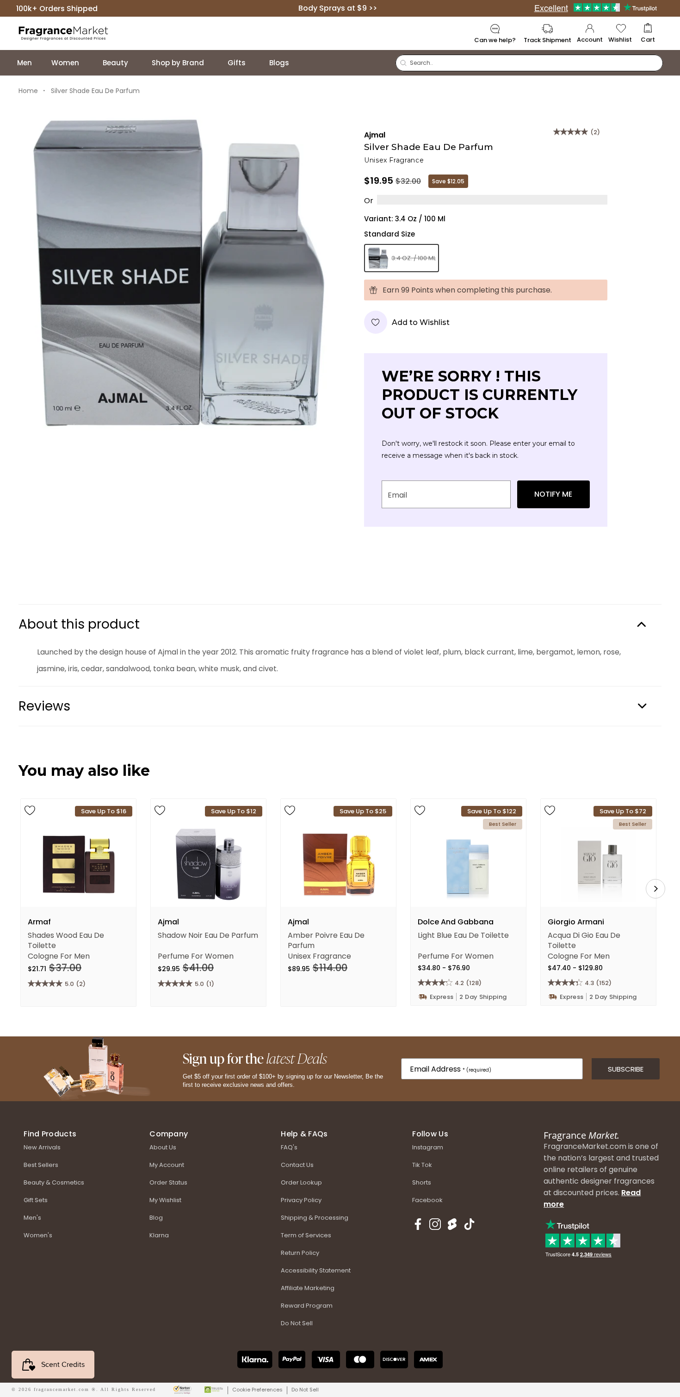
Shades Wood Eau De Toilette (66, 939)
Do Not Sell (305, 1389)
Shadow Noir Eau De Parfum (208, 935)
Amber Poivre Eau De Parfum (326, 939)
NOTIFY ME (553, 494)
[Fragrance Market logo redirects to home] (64, 32)
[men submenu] (41, 63)
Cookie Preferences (257, 1389)
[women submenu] (88, 63)
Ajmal (374, 135)
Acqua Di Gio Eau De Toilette (584, 939)
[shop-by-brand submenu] (213, 63)
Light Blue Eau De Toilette (463, 935)
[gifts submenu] (255, 63)
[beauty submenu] (137, 63)
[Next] (655, 888)
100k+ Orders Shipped (57, 8)
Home (28, 90)
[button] (648, 33)
